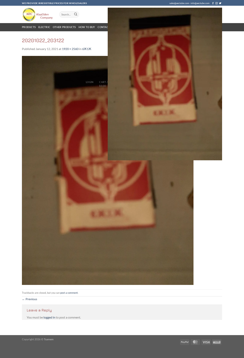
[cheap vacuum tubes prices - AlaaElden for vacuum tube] (38, 14)
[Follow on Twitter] (220, 3)
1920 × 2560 (70, 49)
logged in (49, 317)
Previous (29, 299)
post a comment (69, 292)
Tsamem (49, 339)
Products (29, 27)
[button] (89, 82)
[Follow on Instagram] (216, 3)
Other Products (64, 27)
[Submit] (75, 14)
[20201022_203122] (107, 170)
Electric (44, 27)
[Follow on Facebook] (213, 3)
